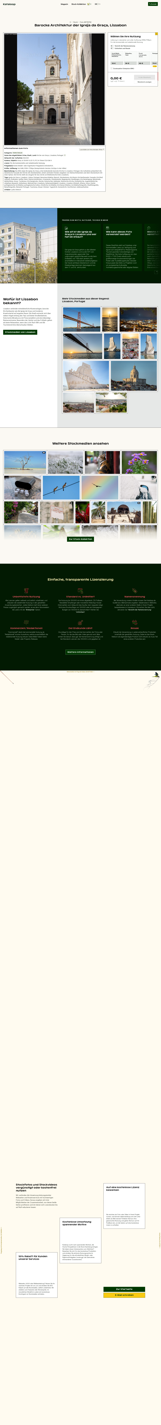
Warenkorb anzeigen (144, 82)
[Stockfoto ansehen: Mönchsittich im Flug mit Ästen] (152, 682)
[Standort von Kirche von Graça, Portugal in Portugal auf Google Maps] (64, 155)
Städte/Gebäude (17, 153)
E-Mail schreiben (124, 1295)
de (96, 4)
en (99, 4)
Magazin (64, 4)
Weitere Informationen (80, 652)
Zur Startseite (124, 1289)
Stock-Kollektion (79, 4)
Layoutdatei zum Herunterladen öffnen (91, 149)
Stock (75, 22)
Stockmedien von (20, 332)
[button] (54, 149)
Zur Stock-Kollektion (80, 539)
